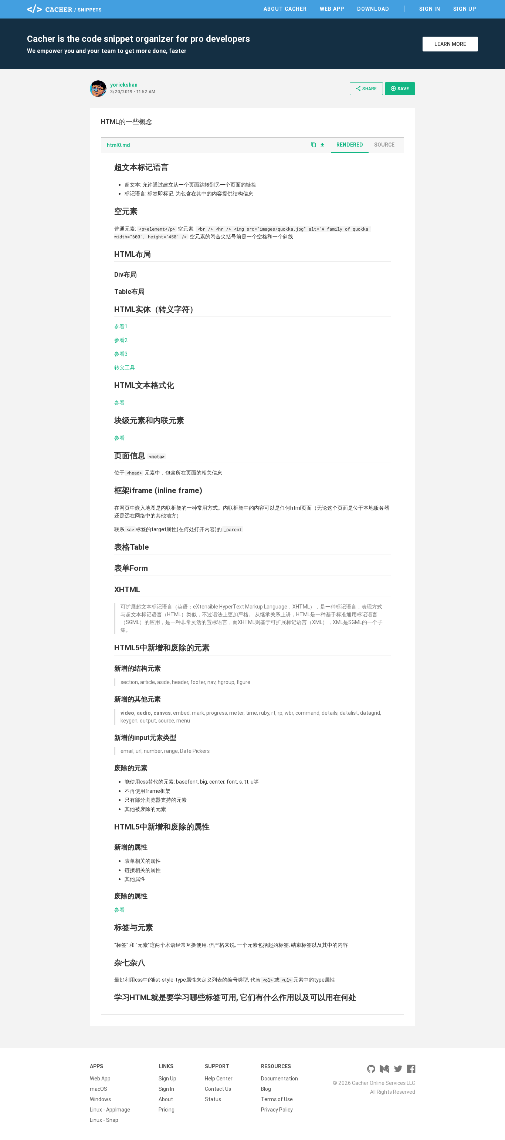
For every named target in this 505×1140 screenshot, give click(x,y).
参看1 (121, 326)
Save (399, 88)
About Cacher (285, 9)
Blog (266, 1089)
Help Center (219, 1078)
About (166, 1099)
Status (213, 1099)
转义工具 (124, 367)
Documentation (279, 1078)
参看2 (121, 340)
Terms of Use (277, 1099)
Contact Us (218, 1089)
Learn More (450, 44)
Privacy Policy (277, 1109)
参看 (119, 402)
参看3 (121, 354)
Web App (332, 9)
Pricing (166, 1109)
